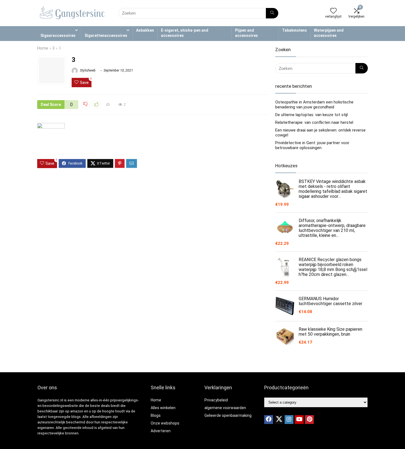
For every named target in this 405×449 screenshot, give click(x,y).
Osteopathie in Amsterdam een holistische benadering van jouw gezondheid (314, 104)
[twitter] (278, 419)
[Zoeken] (272, 13)
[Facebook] (268, 419)
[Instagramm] (289, 419)
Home (42, 48)
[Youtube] (299, 419)
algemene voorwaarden (225, 408)
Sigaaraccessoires (57, 35)
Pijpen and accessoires (246, 33)
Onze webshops (165, 423)
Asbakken (145, 30)
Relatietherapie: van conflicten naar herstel (314, 122)
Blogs (156, 415)
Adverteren (161, 431)
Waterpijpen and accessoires (329, 33)
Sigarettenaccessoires (106, 35)
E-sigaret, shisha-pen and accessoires (184, 33)
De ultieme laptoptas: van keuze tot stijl (311, 114)
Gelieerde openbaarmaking (228, 415)
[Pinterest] (309, 419)
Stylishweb (87, 70)
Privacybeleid (216, 400)
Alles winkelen (163, 408)
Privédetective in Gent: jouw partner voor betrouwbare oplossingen (312, 145)
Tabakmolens (294, 30)
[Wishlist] (333, 11)
